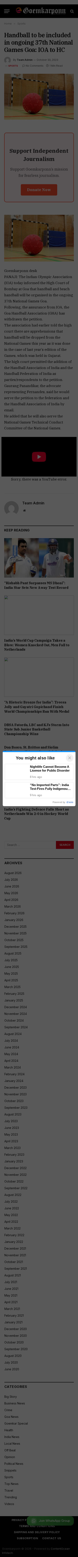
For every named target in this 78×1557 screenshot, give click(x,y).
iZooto (70, 802)
